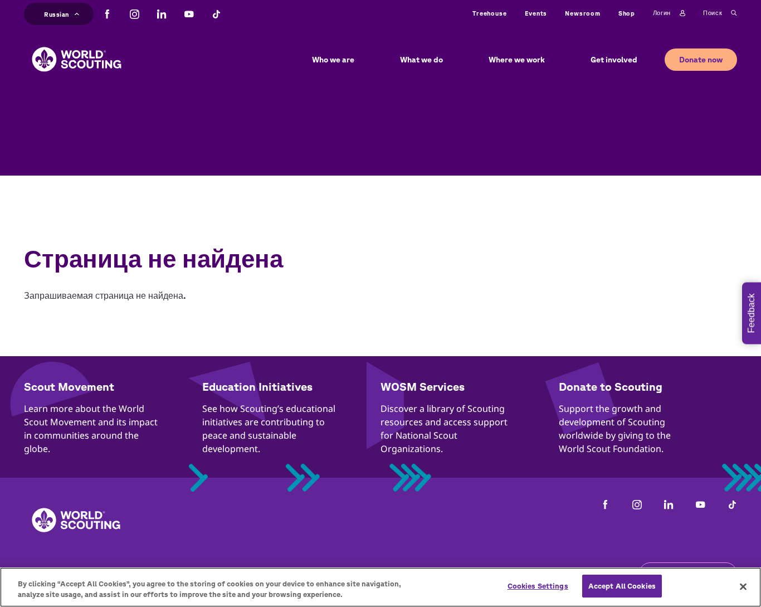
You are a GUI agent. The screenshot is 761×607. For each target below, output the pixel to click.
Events (536, 13)
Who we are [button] (333, 59)
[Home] (76, 51)
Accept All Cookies (622, 586)
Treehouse (489, 13)
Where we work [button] (517, 59)
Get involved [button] (614, 59)
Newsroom (582, 13)
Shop (626, 13)
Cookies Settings (538, 586)
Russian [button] (56, 13)
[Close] (743, 586)
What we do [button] (421, 59)
